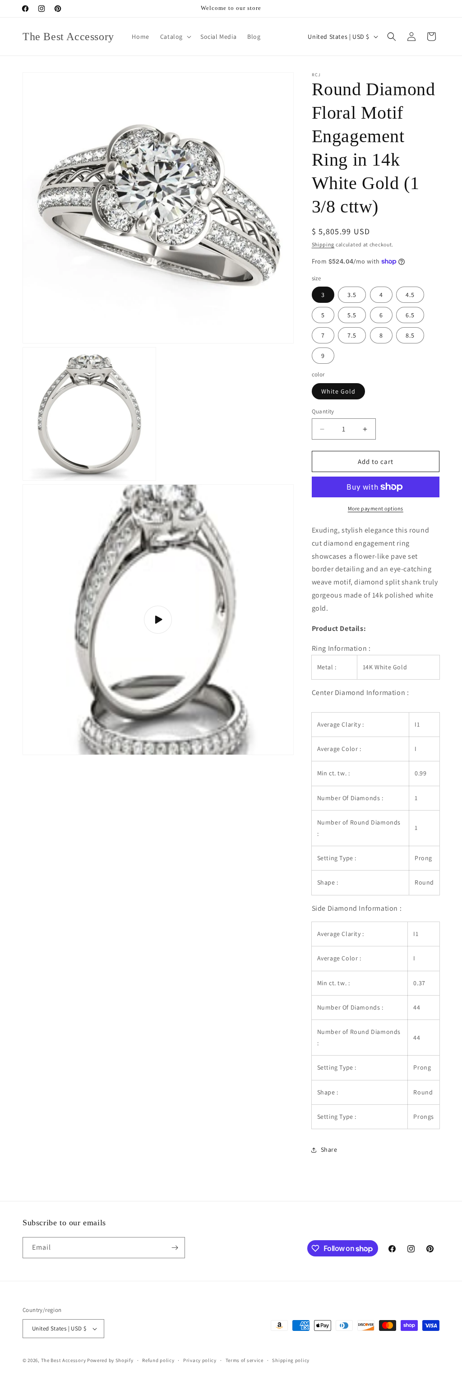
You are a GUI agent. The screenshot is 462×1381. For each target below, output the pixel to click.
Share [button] (329, 1149)
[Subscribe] (175, 1247)
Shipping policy (291, 1360)
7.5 (351, 335)
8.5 (410, 335)
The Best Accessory (63, 1360)
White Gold (338, 391)
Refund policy (158, 1360)
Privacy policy (200, 1360)
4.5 (410, 295)
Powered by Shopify (110, 1360)
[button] (175, 36)
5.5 (351, 315)
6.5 (410, 315)
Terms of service (244, 1360)
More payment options (375, 508)
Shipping (323, 244)
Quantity (323, 411)
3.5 (351, 295)
